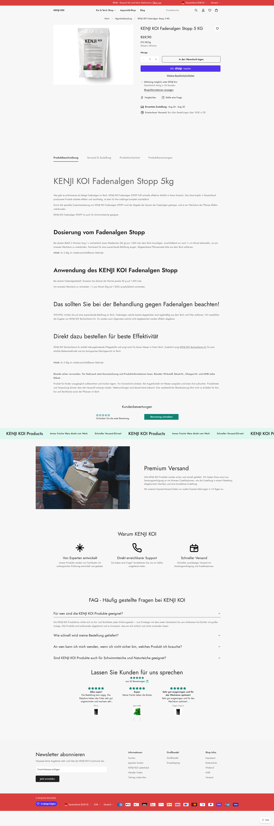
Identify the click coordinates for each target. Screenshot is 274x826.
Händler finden (135, 772)
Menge (144, 52)
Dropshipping (173, 762)
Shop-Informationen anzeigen (159, 90)
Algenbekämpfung (123, 18)
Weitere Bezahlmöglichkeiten (180, 75)
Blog (142, 10)
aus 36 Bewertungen (135, 681)
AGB (208, 772)
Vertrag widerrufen (137, 777)
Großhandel (172, 758)
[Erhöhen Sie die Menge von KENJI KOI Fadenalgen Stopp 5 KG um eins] (156, 59)
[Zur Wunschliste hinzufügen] (217, 28)
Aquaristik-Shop (128, 10)
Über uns (157, 2)
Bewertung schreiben (161, 416)
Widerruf (210, 767)
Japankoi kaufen (135, 762)
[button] (135, 719)
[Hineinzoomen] (131, 31)
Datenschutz (211, 762)
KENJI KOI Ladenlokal (138, 767)
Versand (209, 777)
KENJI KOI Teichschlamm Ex (193, 347)
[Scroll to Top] (268, 810)
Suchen (131, 758)
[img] (137, 678)
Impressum (210, 758)
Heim (106, 18)
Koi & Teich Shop (104, 10)
